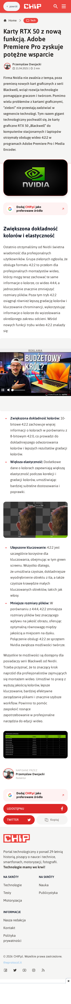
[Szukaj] (55, 6)
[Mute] (8, 390)
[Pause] (3, 390)
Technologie (12, 885)
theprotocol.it (12, 962)
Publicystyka (48, 893)
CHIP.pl (18, 956)
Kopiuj (54, 819)
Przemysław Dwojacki (26, 64)
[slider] (18, 391)
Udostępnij (15, 808)
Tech (33, 20)
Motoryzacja (12, 900)
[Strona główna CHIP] (32, 6)
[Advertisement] (35, 994)
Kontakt (9, 928)
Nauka (44, 885)
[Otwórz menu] (64, 6)
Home (12, 20)
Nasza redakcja (14, 920)
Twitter (13, 819)
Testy (7, 893)
